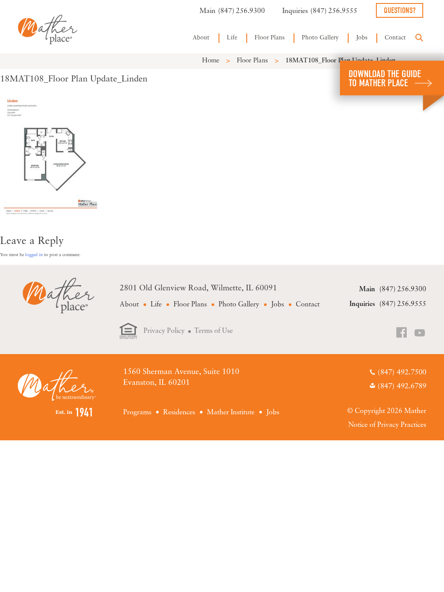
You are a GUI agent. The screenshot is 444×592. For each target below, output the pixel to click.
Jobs (361, 38)
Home (210, 61)
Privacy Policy (164, 331)
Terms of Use (213, 331)
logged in (34, 255)
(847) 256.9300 (241, 11)
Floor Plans (269, 38)
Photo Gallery (320, 38)
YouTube (420, 333)
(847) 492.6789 (402, 386)
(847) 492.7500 (402, 372)
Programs (137, 412)
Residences (179, 412)
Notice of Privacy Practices (387, 425)
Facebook (402, 333)
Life (232, 38)
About (201, 38)
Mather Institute (231, 412)
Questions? (399, 10)
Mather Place (47, 29)
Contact (395, 38)
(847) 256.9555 (333, 11)
